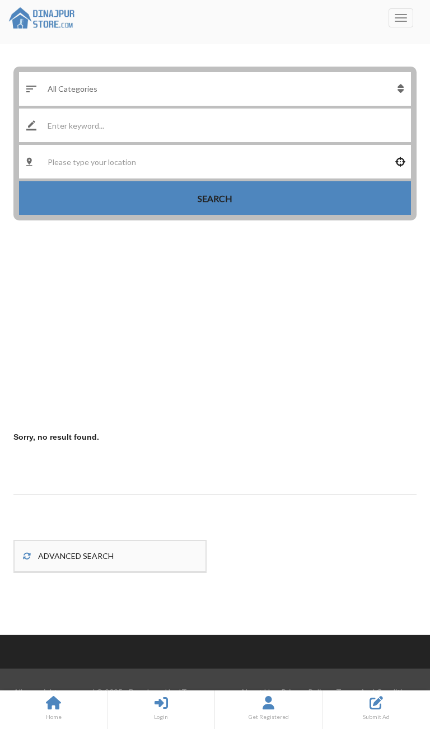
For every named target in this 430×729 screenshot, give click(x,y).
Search (215, 198)
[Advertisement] (215, 326)
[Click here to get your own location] (400, 161)
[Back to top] (394, 659)
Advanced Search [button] (75, 556)
